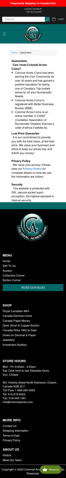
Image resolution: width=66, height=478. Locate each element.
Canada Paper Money (16, 321)
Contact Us (10, 426)
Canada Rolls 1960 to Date (20, 330)
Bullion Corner (12, 280)
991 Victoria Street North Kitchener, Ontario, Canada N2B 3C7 (30, 384)
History (7, 455)
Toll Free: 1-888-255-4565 (19, 390)
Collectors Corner (14, 275)
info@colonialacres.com (18, 402)
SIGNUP (37, 9)
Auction (7, 271)
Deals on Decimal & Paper (19, 335)
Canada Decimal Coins (17, 316)
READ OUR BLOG (33, 287)
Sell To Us (9, 266)
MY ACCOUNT (34, 12)
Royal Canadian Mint (16, 311)
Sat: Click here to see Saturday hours (26, 370)
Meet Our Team (12, 460)
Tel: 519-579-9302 (14, 394)
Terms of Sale (11, 435)
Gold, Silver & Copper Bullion (21, 325)
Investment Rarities (15, 345)
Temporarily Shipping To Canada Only (33, 3)
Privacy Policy (11, 440)
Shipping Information (16, 431)
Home (14, 52)
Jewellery (9, 340)
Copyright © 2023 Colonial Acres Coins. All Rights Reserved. (33, 471)
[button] (4, 34)
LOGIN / (28, 9)
